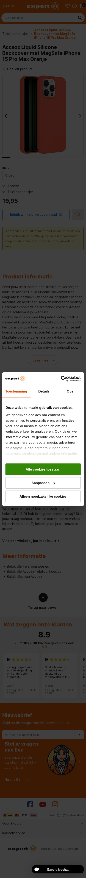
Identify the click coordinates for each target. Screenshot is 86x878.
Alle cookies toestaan (43, 469)
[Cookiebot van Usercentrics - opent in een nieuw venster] (61, 378)
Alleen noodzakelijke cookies (43, 496)
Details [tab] (44, 391)
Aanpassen (40, 483)
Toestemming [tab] (16, 391)
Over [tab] (71, 391)
